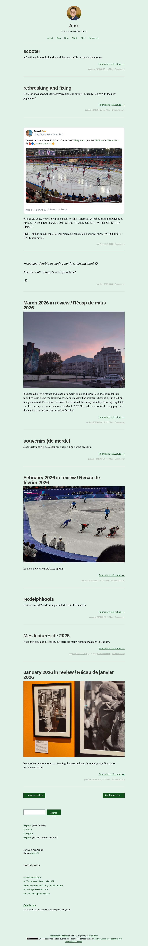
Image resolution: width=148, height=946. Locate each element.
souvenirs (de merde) (46, 441)
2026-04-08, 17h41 (34, 210)
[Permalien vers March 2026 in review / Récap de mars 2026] (74, 389)
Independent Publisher (59, 936)
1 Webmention (104, 654)
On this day (29, 905)
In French (27, 829)
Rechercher (54, 813)
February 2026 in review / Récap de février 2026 (61, 480)
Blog (59, 38)
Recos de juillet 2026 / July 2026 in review (43, 885)
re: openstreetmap (32, 877)
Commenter (120, 69)
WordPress (93, 936)
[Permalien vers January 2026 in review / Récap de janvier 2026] (74, 759)
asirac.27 (34, 853)
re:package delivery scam (35, 889)
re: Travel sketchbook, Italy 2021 (38, 881)
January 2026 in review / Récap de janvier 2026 (68, 675)
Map (83, 38)
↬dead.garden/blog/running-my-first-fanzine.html (58, 263)
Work (74, 38)
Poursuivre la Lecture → (112, 64)
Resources (94, 38)
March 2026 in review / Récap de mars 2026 (64, 305)
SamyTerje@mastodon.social (47, 134)
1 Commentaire (118, 110)
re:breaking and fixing (47, 88)
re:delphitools (38, 599)
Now (66, 38)
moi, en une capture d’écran (36, 893)
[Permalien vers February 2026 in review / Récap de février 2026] (74, 564)
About (50, 38)
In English (28, 833)
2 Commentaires (118, 580)
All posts (27, 825)
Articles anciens (34, 795)
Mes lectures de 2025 (46, 635)
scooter (31, 51)
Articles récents (113, 795)
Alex (74, 25)
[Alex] (74, 20)
